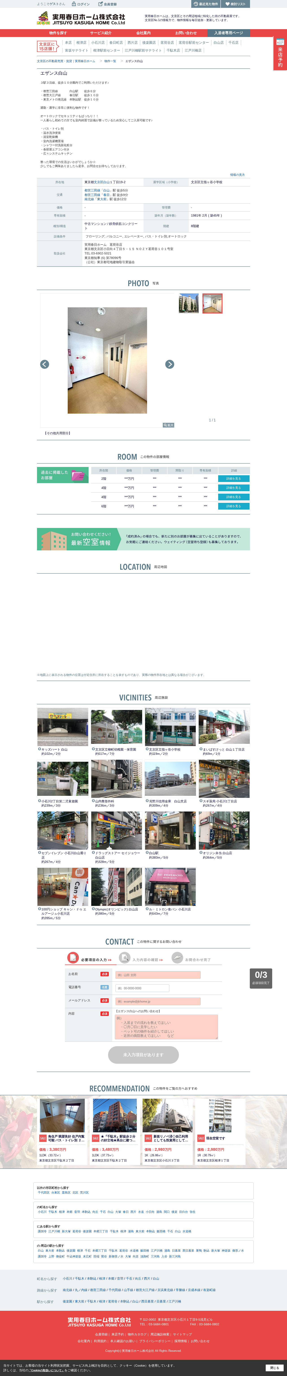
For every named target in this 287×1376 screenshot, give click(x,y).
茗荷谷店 (167, 42)
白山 (106, 182)
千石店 (233, 42)
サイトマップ (182, 1334)
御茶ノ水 (238, 1250)
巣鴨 (199, 1250)
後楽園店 (149, 42)
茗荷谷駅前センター (194, 42)
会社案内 (84, 1341)
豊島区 (66, 1192)
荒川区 (84, 1192)
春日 (106, 195)
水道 (141, 1211)
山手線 (129, 1290)
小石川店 (98, 42)
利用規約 (100, 1341)
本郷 (69, 1211)
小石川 (42, 1211)
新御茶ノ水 (116, 1256)
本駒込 (86, 1211)
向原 (136, 1256)
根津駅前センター (106, 50)
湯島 (159, 1211)
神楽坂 (226, 1250)
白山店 (219, 42)
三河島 (155, 1256)
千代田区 (44, 1192)
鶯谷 (104, 1256)
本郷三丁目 (100, 1231)
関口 (167, 1211)
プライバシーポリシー (155, 1341)
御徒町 (60, 1256)
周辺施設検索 (159, 1334)
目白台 (183, 1211)
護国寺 (42, 1231)
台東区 (55, 1192)
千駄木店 (173, 50)
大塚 (118, 1211)
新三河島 (175, 1256)
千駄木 (52, 1211)
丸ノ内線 (81, 1290)
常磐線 (181, 1290)
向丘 (95, 1211)
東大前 (102, 199)
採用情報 (180, 1341)
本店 (68, 42)
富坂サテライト (77, 50)
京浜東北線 (165, 1290)
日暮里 (176, 1250)
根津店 (81, 42)
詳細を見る (233, 478)
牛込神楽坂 (74, 1256)
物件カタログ (137, 1334)
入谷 (164, 1256)
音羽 (77, 1211)
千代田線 (115, 1290)
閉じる (274, 1367)
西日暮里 (188, 1250)
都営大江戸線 (146, 1290)
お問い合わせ (200, 1341)
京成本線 (194, 1290)
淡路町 (144, 1256)
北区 (75, 1192)
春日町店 (116, 42)
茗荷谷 (76, 1231)
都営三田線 (92, 190)
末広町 (87, 1256)
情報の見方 (237, 174)
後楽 (174, 1211)
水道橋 (187, 1231)
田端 (96, 1256)
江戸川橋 (54, 1231)
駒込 (206, 1250)
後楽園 (87, 1231)
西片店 (133, 42)
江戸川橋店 (193, 50)
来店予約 (117, 1334)
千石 (103, 1211)
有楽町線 (209, 1290)
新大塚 (66, 1231)
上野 (51, 1256)
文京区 (98, 182)
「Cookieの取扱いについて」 (46, 1370)
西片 (133, 1211)
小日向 (150, 1211)
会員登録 (101, 1334)
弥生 (193, 1211)
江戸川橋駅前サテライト (143, 50)
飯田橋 (161, 1231)
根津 (62, 1211)
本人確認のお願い (122, 1341)
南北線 (89, 199)
